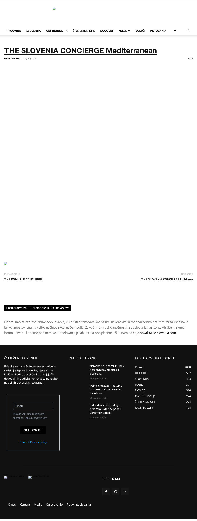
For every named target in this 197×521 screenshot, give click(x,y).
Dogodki (106, 31)
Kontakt (25, 504)
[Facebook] (106, 491)
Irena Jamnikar (12, 58)
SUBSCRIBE (33, 430)
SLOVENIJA (33, 31)
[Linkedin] (125, 491)
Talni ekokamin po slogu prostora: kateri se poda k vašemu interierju (105, 409)
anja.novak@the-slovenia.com (154, 333)
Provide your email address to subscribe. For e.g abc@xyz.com (30, 416)
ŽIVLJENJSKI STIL (84, 31)
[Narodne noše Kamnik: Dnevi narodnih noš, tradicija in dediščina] (78, 370)
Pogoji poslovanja (79, 504)
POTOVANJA (158, 31)
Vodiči (140, 31)
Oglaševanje (54, 504)
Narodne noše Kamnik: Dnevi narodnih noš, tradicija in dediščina (107, 370)
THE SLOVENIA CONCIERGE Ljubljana (167, 279)
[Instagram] (115, 491)
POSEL (122, 31)
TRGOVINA (14, 31)
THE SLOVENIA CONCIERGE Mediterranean (80, 50)
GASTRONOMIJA (57, 31)
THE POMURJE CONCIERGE (23, 279)
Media (38, 504)
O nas (12, 504)
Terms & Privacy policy (33, 442)
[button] (188, 31)
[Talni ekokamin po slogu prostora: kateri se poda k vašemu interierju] (78, 410)
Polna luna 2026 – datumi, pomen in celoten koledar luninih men (106, 389)
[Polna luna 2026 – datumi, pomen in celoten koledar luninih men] (78, 390)
